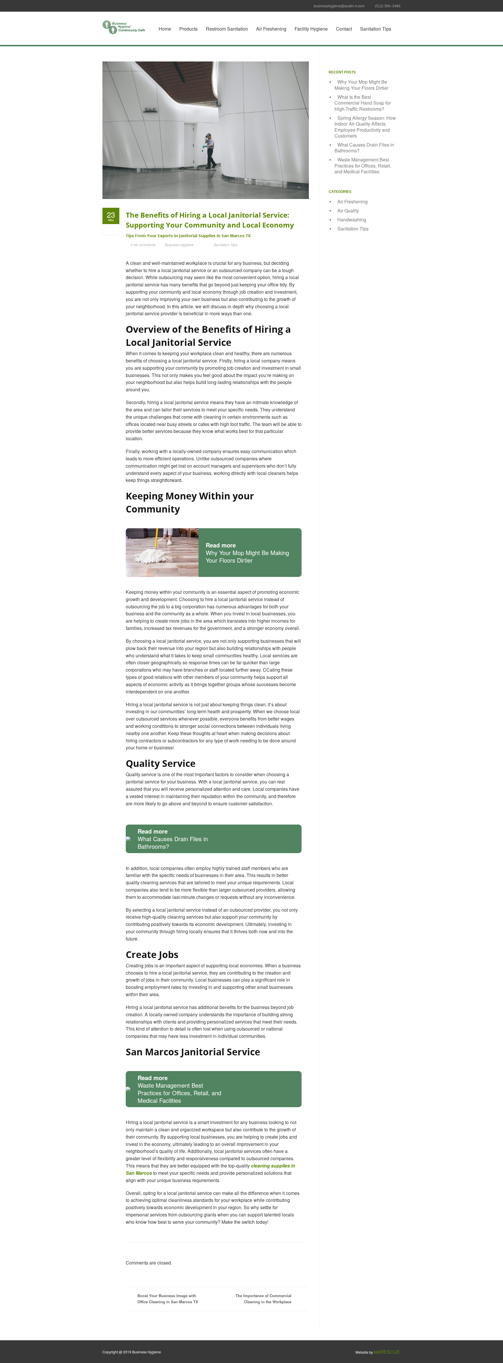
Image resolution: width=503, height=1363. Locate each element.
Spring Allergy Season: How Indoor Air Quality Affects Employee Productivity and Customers (365, 127)
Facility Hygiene (311, 28)
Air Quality (348, 210)
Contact (344, 28)
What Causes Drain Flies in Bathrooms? (364, 147)
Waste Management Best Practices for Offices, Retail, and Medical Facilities (362, 165)
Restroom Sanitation (227, 28)
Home (165, 28)
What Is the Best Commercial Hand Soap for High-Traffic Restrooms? (362, 103)
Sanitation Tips (375, 28)
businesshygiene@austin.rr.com (339, 5)
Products (188, 28)
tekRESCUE (387, 1351)
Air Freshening (271, 28)
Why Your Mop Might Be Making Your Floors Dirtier (361, 84)
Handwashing (351, 219)
